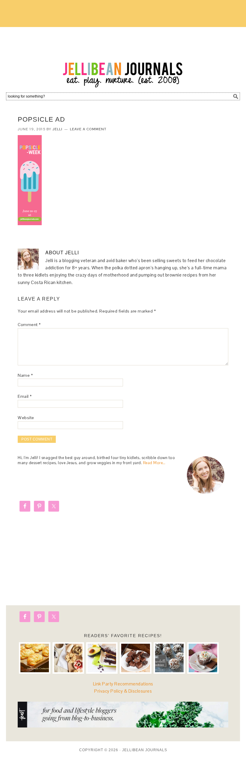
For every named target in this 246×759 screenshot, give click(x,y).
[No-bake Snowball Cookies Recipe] (169, 658)
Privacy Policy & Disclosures (123, 691)
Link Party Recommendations (123, 684)
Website (26, 417)
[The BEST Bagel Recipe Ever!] (68, 658)
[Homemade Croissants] (34, 658)
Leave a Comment (88, 129)
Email (25, 396)
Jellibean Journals (123, 57)
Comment (29, 324)
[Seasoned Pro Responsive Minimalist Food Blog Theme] (123, 726)
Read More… (154, 462)
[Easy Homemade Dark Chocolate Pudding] (203, 658)
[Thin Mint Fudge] (135, 658)
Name (25, 375)
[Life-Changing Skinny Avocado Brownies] (102, 658)
